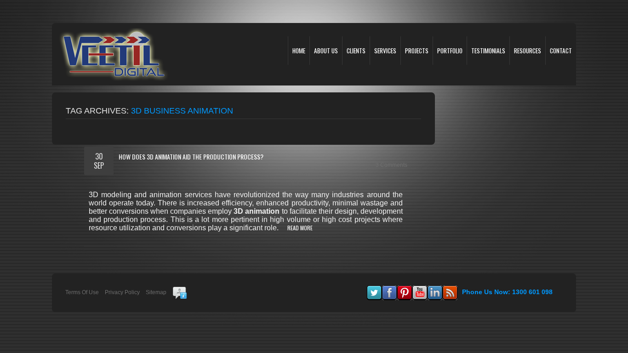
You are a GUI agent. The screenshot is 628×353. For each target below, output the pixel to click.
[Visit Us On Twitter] (374, 289)
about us (326, 50)
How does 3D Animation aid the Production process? (191, 156)
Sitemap (156, 292)
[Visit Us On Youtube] (419, 289)
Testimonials (488, 50)
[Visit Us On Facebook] (389, 289)
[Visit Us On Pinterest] (404, 289)
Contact (561, 50)
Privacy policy (122, 292)
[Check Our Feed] (449, 289)
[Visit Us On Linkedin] (434, 289)
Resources (527, 50)
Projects (416, 50)
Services (385, 50)
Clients (356, 50)
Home (298, 50)
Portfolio (449, 50)
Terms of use (82, 292)
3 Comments (391, 165)
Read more (300, 228)
